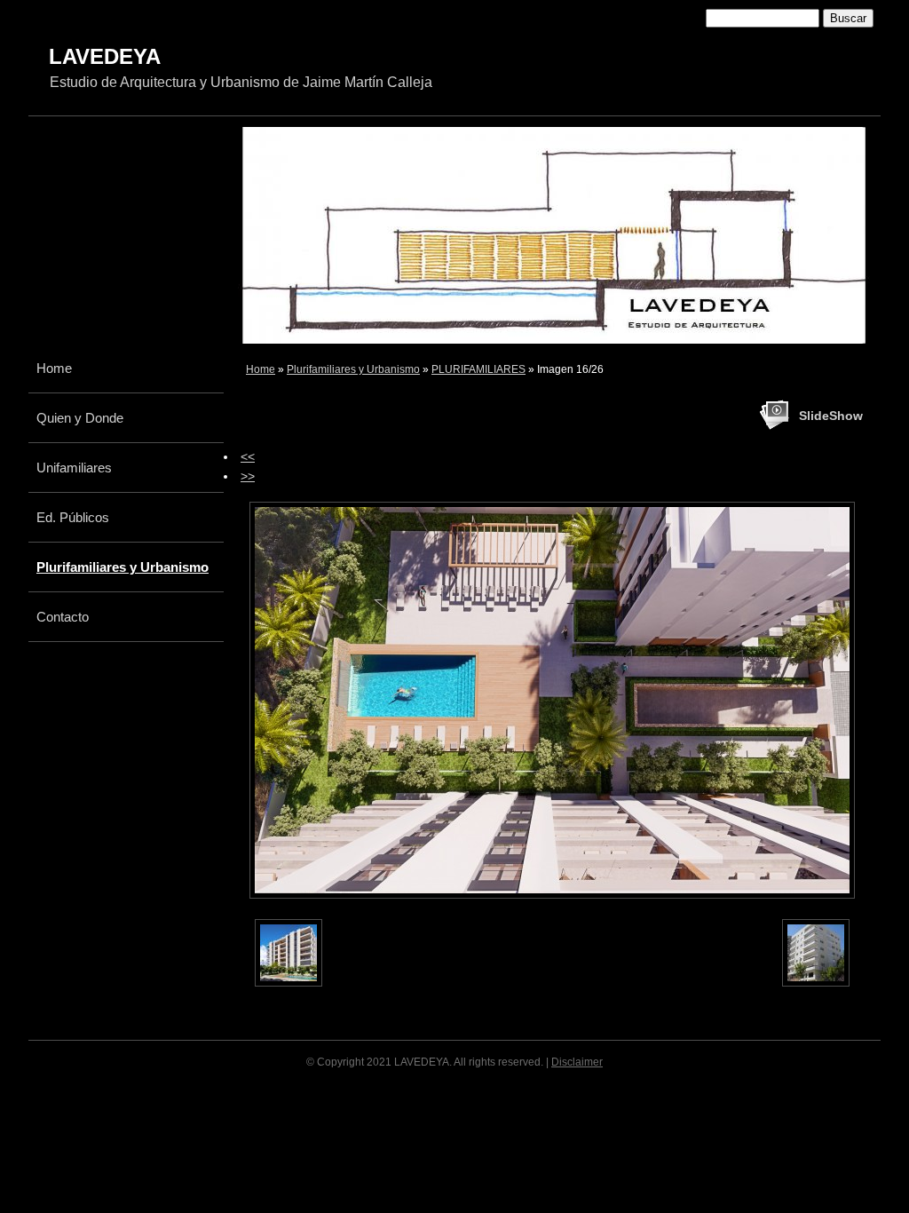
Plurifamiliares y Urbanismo (353, 369)
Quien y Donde (79, 417)
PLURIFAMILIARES (478, 369)
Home (260, 369)
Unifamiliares (74, 467)
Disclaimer (577, 1062)
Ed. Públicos (72, 517)
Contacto (62, 616)
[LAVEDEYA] (297, 68)
